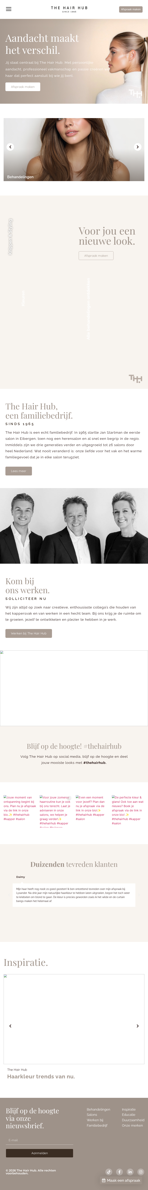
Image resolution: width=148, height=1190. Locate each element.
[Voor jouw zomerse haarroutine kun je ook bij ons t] (56, 811)
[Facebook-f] (119, 1172)
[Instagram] (140, 1172)
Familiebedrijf (97, 1125)
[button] (8, 9)
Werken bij (95, 1120)
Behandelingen (98, 1109)
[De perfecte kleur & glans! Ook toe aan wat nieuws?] (128, 811)
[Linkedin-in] (130, 1172)
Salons (92, 1115)
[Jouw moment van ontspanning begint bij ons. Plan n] (20, 811)
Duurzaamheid (133, 1120)
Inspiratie (129, 1109)
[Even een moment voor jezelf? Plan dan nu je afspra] (92, 811)
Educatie (128, 1115)
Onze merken (132, 1125)
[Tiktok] (108, 1172)
